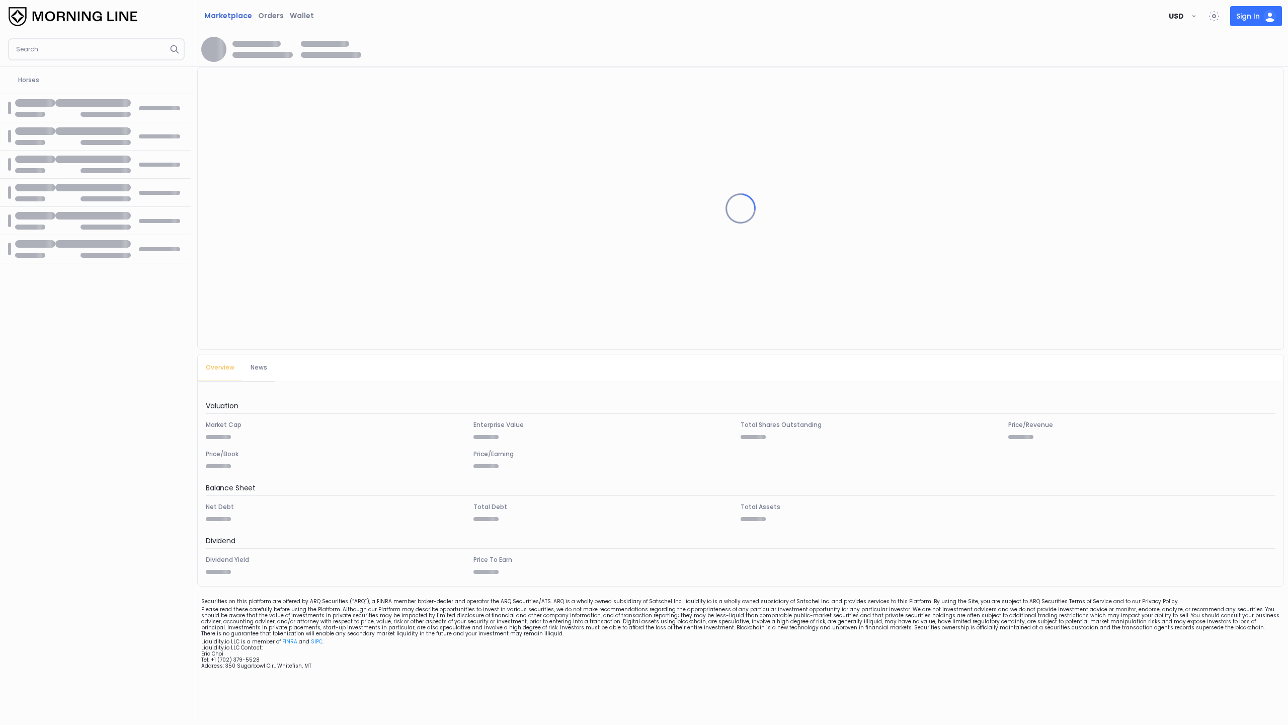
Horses (28, 80)
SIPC (317, 641)
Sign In (1248, 16)
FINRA (289, 641)
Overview (220, 367)
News (259, 367)
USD (1176, 16)
